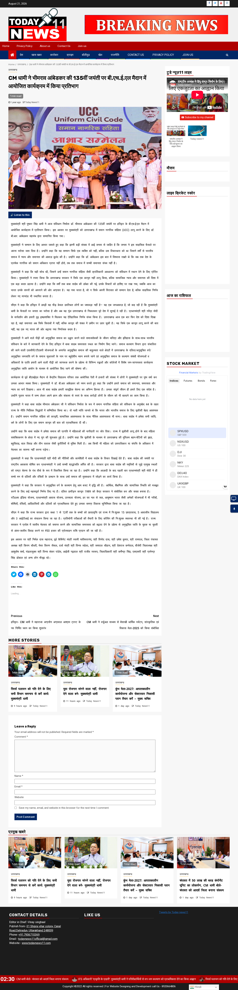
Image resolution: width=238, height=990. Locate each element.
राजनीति (115, 54)
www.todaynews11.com (36, 943)
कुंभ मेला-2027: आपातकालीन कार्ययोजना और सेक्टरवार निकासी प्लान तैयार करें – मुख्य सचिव (135, 694)
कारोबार (54, 54)
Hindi (197, 986)
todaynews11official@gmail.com (37, 938)
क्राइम (70, 54)
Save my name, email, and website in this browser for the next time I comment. (64, 807)
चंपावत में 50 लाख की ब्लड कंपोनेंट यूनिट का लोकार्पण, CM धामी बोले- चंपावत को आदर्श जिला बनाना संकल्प (202, 885)
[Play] (234, 509)
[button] (176, 138)
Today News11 (32, 102)
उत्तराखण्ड (12, 69)
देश (21, 54)
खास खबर (37, 54)
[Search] (227, 55)
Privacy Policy (24, 46)
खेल (100, 54)
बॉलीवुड (86, 54)
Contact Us (63, 46)
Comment (21, 736)
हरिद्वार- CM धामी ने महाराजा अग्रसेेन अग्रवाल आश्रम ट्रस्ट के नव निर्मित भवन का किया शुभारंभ (46, 622)
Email (18, 786)
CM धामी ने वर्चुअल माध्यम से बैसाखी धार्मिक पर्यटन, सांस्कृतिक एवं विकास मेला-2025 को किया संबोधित (123, 622)
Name (18, 775)
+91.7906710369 (29, 934)
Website (19, 797)
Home (5, 46)
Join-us (82, 46)
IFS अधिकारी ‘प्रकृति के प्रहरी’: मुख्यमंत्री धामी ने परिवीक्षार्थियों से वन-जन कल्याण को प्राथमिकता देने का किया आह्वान (105, 979)
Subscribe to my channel (199, 117)
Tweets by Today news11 (173, 912)
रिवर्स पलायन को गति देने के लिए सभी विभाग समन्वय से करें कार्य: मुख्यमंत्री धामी (31, 694)
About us (45, 46)
